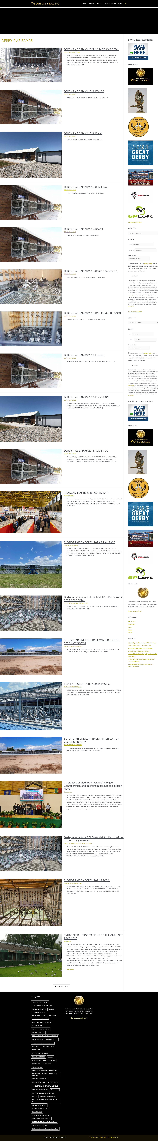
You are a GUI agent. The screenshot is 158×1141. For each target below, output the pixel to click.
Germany (50, 1057)
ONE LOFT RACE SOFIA (38, 1082)
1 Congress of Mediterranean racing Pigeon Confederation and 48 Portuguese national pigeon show (93, 785)
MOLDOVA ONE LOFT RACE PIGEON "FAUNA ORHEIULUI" (44, 1074)
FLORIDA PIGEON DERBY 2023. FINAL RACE (89, 542)
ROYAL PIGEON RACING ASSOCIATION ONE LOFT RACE (44, 1100)
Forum (130, 632)
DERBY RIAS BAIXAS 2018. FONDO (84, 355)
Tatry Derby (67, 941)
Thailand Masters (69, 495)
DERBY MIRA (35, 1046)
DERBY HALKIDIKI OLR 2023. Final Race (139, 645)
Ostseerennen (55, 1089)
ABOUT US (131, 621)
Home (130, 630)
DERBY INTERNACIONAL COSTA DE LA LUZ (45, 1036)
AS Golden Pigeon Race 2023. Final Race (140, 648)
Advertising (114, 1137)
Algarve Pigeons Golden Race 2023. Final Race (142, 643)
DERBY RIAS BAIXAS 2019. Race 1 (83, 228)
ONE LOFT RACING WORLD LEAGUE (45, 1086)
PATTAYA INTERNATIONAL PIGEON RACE (43, 1093)
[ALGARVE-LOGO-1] (140, 152)
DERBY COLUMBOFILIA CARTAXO (40, 1019)
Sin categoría (68, 792)
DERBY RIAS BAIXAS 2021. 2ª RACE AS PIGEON (91, 49)
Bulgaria (51, 1009)
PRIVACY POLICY (105, 1137)
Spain (78, 52)
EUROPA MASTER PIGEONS (40, 1053)
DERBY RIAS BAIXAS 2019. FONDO (84, 91)
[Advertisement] (79, 19)
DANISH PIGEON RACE (38, 1016)
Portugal (34, 1096)
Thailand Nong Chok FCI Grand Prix (41, 1118)
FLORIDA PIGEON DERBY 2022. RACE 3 (87, 683)
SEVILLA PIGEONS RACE (39, 1105)
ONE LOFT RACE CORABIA (39, 1078)
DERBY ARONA (52, 1016)
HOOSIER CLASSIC (37, 1067)
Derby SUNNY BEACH (48, 1046)
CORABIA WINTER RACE (38, 1012)
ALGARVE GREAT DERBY (40, 1002)
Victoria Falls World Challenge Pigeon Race (45, 1129)
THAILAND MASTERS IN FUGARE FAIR (86, 492)
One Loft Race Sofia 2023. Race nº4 (138, 651)
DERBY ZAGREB (36, 1050)
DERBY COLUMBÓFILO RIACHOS (41, 1022)
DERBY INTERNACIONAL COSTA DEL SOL (76, 603)
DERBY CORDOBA (37, 1025)
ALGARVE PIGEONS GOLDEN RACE (42, 1005)
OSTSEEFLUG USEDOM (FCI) (40, 1089)
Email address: (132, 255)
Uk (46, 1125)
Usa (80, 687)
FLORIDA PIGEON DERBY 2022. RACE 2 (87, 880)
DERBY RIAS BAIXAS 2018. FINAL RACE (86, 397)
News (130, 627)
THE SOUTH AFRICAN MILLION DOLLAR (44, 1122)
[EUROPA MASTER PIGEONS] (140, 177)
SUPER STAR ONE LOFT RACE (73, 646)
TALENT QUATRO (37, 1112)
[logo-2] (140, 196)
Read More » (70, 969)
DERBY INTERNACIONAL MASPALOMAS (42, 1043)
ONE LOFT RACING (53, 1082)
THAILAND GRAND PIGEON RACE (41, 1115)
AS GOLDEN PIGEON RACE (39, 1009)
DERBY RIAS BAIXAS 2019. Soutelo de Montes (90, 271)
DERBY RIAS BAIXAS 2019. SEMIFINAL (86, 186)
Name (130, 244)
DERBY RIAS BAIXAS (70, 52)
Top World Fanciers (37, 1125)
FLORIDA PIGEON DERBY (71, 545)
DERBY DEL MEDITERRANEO (40, 1029)
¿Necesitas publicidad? (135, 222)
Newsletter (131, 624)
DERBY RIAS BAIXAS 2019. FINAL (83, 133)
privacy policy (148, 263)
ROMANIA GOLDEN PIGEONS (47, 1096)
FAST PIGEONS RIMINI (38, 1057)
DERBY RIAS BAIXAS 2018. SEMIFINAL (86, 450)
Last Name (131, 250)
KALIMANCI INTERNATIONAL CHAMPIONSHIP (44, 1070)
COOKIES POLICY (93, 1137)
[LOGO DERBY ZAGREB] (138, 126)
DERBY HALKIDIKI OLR (38, 1032)
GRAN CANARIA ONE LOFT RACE (41, 1063)
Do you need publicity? (135, 611)
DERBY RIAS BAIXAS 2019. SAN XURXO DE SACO (92, 313)
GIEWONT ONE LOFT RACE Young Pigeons (44, 1060)
